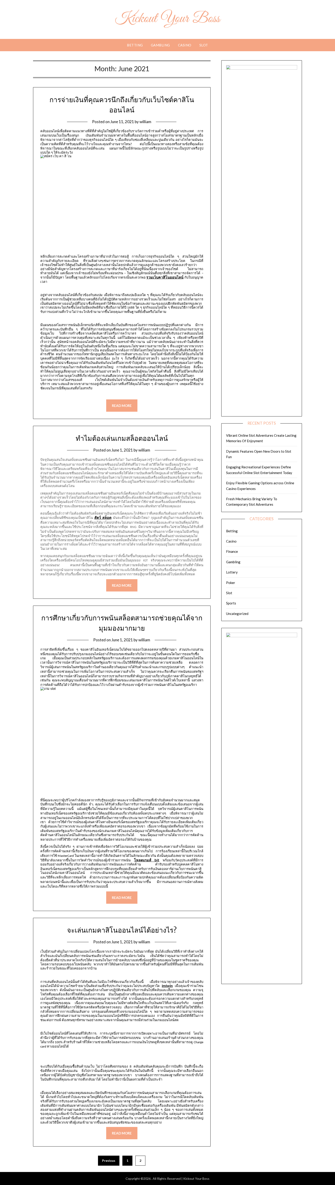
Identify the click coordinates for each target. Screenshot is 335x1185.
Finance (232, 551)
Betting (135, 45)
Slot (203, 45)
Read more (122, 405)
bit (147, 860)
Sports (231, 603)
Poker (230, 583)
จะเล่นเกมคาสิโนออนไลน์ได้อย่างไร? (122, 930)
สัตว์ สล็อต (102, 517)
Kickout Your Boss (167, 19)
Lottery (232, 572)
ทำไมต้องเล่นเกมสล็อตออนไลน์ (122, 438)
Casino (184, 45)
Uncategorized (237, 614)
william (145, 121)
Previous (108, 1160)
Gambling (160, 45)
